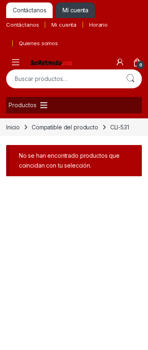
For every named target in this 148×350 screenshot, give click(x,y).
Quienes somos (38, 43)
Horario (98, 24)
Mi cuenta (63, 24)
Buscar (130, 78)
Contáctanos (22, 24)
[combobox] (62, 78)
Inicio (13, 127)
